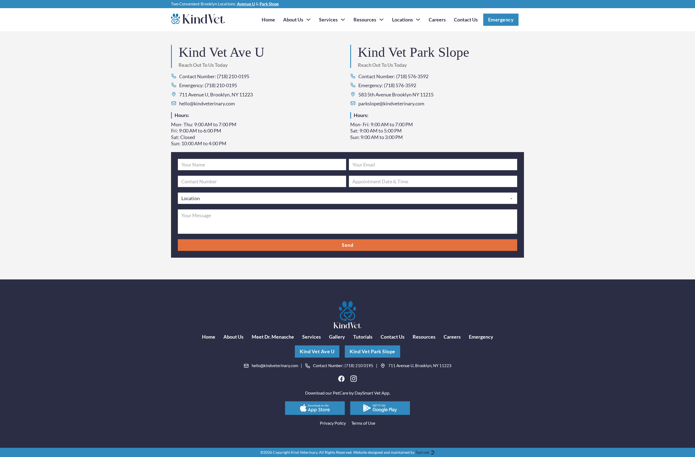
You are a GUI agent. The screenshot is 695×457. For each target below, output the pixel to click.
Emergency (501, 20)
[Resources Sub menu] (381, 19)
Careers (437, 20)
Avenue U (246, 3)
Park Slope (269, 3)
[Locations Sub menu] (418, 19)
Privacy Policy (333, 423)
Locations (402, 20)
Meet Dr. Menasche (273, 337)
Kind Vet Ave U (317, 351)
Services (328, 20)
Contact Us (466, 20)
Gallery (337, 337)
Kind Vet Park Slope (372, 351)
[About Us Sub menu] (308, 19)
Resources (364, 20)
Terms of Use (363, 423)
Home (268, 20)
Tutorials (362, 337)
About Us (293, 20)
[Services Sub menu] (342, 19)
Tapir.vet (422, 452)
